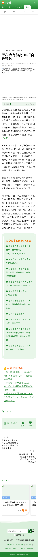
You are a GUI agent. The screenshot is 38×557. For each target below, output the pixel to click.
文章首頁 (22, 548)
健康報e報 (20, 535)
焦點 (3, 7)
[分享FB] (5, 11)
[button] (35, 7)
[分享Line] (14, 11)
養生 (10, 7)
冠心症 (5, 138)
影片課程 (6, 498)
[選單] (35, 3)
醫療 (27, 7)
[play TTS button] (11, 104)
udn (3, 50)
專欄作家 (30, 548)
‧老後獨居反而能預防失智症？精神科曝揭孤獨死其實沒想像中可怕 (18, 386)
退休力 (15, 548)
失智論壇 (18, 7)
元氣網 (8, 50)
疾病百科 (8, 548)
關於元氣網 (10, 544)
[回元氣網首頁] (8, 2)
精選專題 (28, 544)
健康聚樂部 (19, 544)
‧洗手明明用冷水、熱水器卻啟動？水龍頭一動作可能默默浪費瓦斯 (18, 375)
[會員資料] (32, 3)
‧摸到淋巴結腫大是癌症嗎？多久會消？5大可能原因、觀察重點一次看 (19, 397)
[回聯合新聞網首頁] (3, 3)
